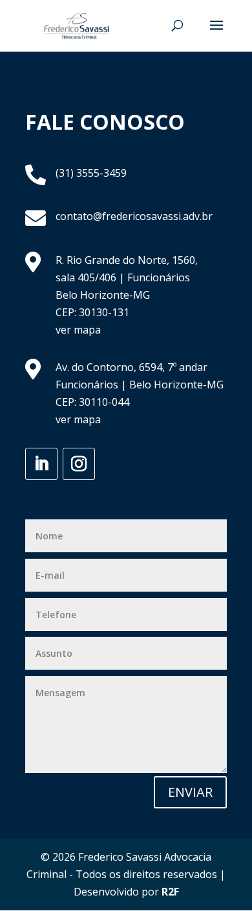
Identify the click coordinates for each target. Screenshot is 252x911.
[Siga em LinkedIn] (41, 464)
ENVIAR (190, 792)
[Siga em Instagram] (79, 464)
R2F (170, 892)
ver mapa (78, 330)
